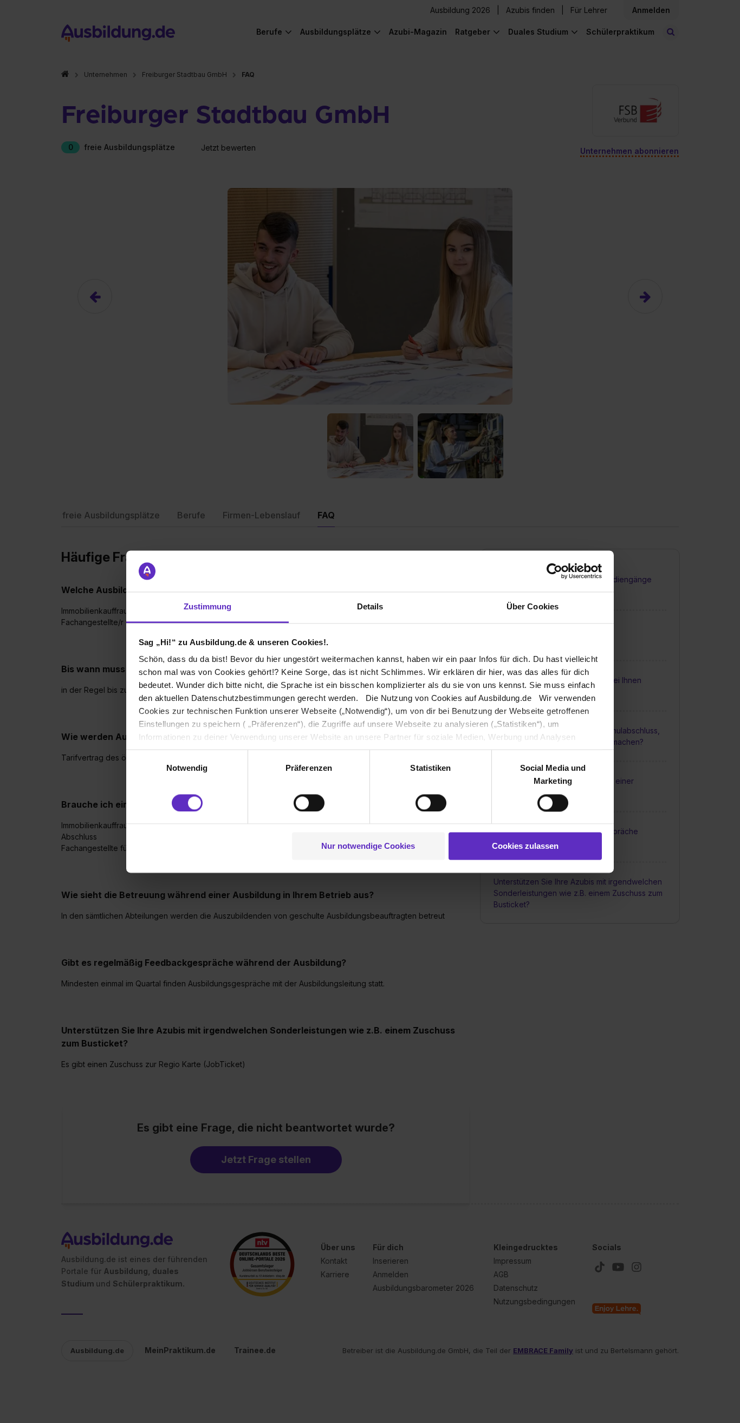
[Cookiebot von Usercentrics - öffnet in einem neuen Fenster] (554, 571)
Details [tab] (370, 607)
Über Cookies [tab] (533, 607)
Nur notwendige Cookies (368, 846)
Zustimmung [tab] (208, 607)
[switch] (309, 802)
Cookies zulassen (525, 846)
